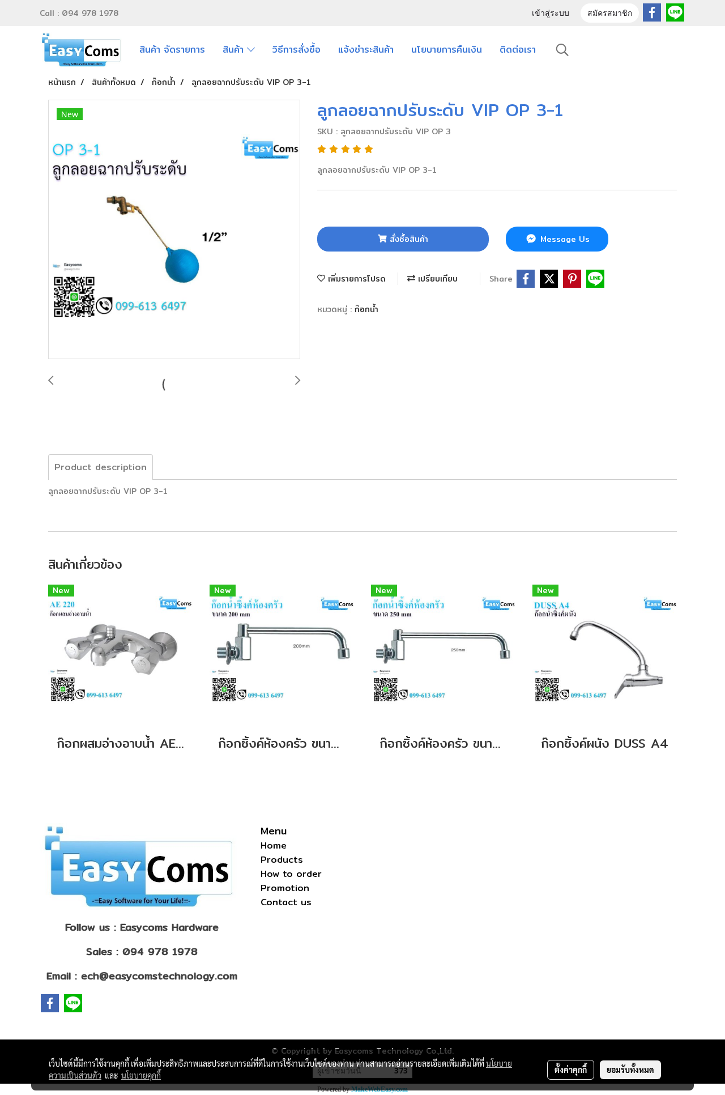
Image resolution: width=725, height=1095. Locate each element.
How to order (291, 874)
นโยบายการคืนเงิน (446, 49)
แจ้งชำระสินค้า (366, 49)
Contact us (286, 902)
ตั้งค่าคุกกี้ (571, 1069)
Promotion (285, 888)
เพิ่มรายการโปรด (355, 278)
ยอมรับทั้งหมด (630, 1069)
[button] (562, 50)
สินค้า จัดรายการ (172, 49)
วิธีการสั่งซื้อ (296, 49)
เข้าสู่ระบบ (550, 14)
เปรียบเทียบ (436, 278)
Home (274, 845)
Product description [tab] (100, 467)
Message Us (564, 239)
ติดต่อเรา (518, 49)
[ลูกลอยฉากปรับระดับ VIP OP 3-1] (174, 230)
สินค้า (235, 49)
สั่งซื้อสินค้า (407, 239)
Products (282, 860)
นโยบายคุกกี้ (141, 1075)
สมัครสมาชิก (609, 14)
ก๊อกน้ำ (366, 309)
